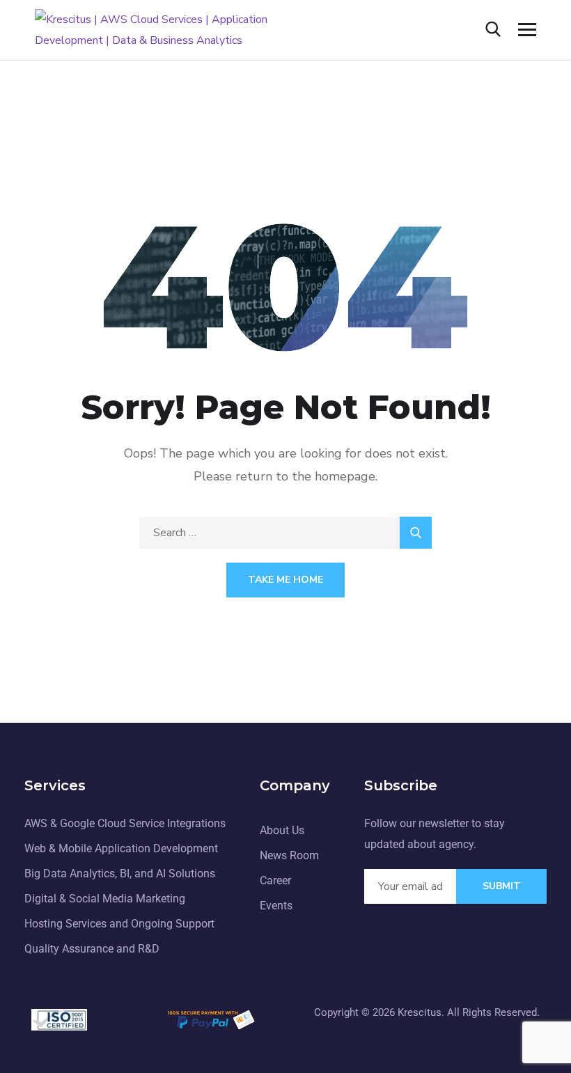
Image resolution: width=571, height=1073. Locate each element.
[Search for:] (285, 532)
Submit (502, 886)
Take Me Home (285, 579)
